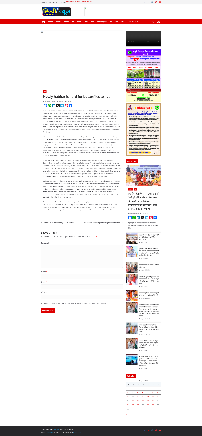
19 (138, 401)
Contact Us (134, 22)
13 (143, 397)
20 (143, 401)
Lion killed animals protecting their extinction (102, 223)
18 (133, 401)
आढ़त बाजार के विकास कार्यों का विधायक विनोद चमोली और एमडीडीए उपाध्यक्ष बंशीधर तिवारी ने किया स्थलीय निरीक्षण (149, 328)
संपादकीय (50, 22)
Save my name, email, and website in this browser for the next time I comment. (75, 303)
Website (44, 292)
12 (138, 397)
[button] (105, 21)
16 (158, 397)
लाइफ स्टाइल (100, 22)
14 (148, 397)
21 (148, 401)
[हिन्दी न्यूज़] (43, 21)
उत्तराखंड (66, 22)
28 (148, 405)
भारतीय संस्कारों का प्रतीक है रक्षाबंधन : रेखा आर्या (79, 2)
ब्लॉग (117, 22)
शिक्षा (45, 91)
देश (73, 22)
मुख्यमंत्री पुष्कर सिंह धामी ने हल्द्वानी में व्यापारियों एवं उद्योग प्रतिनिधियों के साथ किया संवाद (149, 237)
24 (128, 405)
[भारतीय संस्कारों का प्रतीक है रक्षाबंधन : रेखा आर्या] (132, 267)
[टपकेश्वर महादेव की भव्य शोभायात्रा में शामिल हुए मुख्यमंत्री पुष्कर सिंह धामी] (132, 295)
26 (138, 405)
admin (61, 101)
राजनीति (58, 22)
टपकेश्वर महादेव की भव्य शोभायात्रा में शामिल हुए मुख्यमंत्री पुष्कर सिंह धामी (149, 294)
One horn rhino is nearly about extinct (59, 223)
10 (128, 397)
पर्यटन (92, 22)
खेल (111, 22)
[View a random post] (158, 21)
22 (153, 401)
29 (153, 405)
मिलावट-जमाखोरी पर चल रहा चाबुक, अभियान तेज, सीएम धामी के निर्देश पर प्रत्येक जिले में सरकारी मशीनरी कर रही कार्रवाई (148, 344)
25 (133, 405)
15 (153, 397)
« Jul (127, 415)
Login (123, 22)
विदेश (86, 22)
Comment (45, 243)
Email (44, 282)
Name (44, 272)
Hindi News (145, 213)
